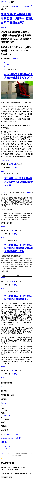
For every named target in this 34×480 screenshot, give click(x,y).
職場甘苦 (15, 58)
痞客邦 (11, 164)
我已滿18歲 (4, 477)
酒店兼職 (3, 192)
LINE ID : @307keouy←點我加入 (11, 438)
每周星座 (15, 167)
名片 (5, 66)
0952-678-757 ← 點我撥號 (12, 434)
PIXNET (8, 453)
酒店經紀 (29, 192)
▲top (2, 171)
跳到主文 (4, 28)
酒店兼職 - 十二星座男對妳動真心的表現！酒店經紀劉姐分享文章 (18, 181)
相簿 (5, 62)
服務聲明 (19, 455)
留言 (14, 164)
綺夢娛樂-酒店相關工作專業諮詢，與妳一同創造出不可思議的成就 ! (17, 18)
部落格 (6, 64)
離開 (10, 477)
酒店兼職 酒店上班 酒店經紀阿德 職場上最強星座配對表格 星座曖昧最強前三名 (18, 248)
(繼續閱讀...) (5, 160)
